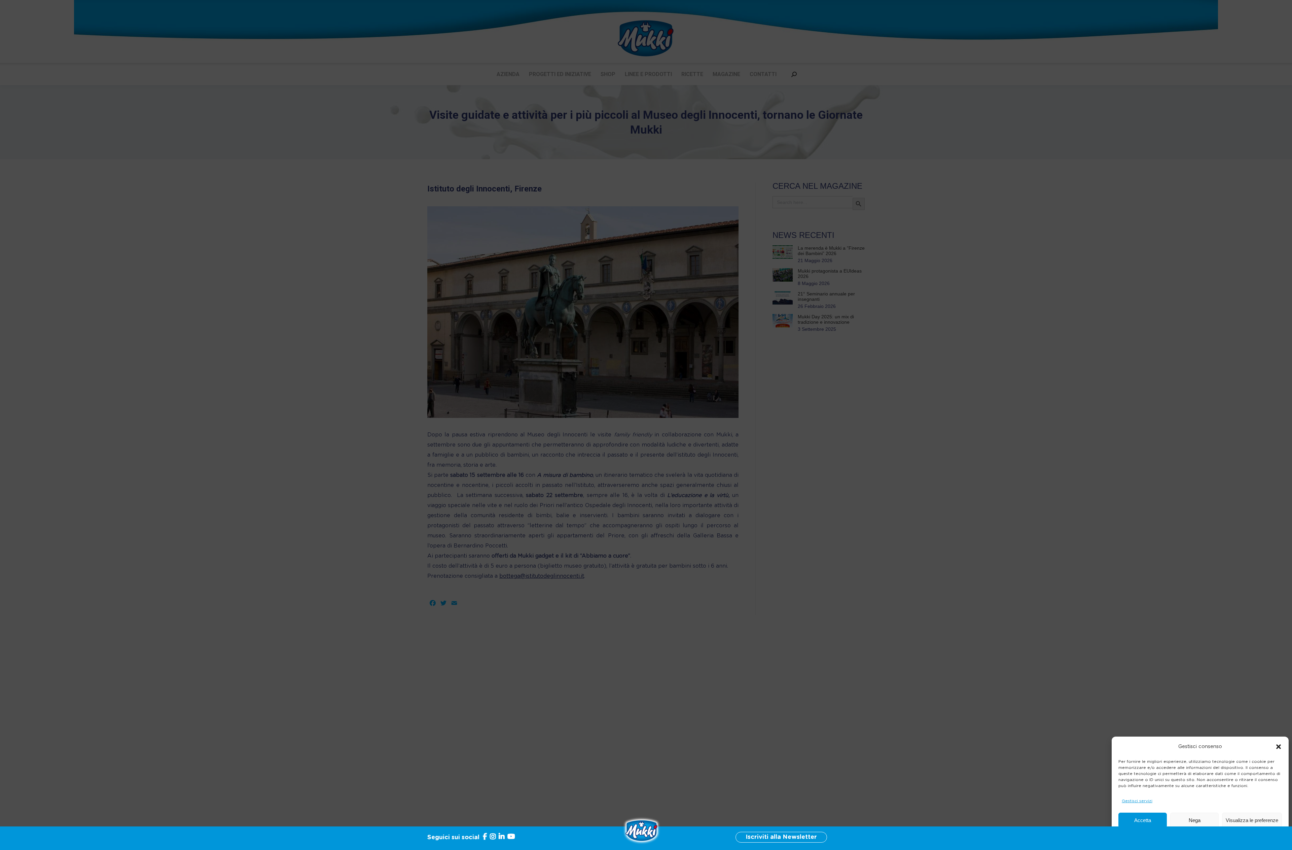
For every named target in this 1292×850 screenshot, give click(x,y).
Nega (1194, 820)
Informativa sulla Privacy (1214, 837)
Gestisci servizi (1137, 801)
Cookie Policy (1171, 837)
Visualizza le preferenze (1252, 820)
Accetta (1142, 820)
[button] (1278, 746)
